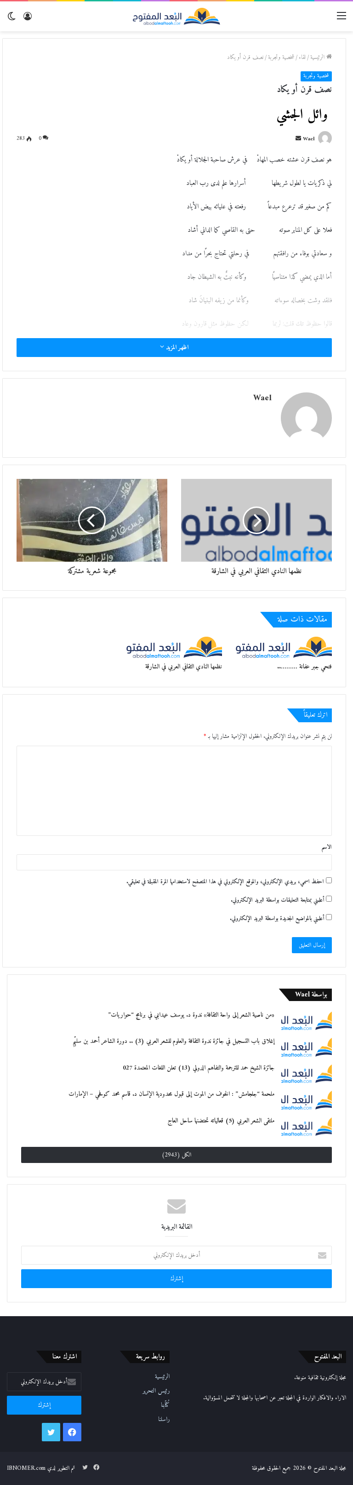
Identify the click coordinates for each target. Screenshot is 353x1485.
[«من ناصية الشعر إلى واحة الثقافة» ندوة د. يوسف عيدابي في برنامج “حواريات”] (306, 1020)
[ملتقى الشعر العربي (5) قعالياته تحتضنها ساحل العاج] (306, 1126)
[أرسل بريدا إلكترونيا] (298, 139)
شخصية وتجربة (281, 57)
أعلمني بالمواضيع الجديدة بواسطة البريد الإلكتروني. (277, 918)
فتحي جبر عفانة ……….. (304, 667)
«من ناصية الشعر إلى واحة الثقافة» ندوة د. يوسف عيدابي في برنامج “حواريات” (191, 1015)
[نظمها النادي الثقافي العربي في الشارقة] (174, 647)
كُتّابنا (165, 1405)
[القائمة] (341, 19)
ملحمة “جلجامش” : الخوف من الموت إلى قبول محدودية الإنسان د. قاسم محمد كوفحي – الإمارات (171, 1094)
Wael (309, 139)
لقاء (302, 57)
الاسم (326, 847)
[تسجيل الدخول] (27, 19)
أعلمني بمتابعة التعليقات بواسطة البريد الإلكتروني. (277, 900)
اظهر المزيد (176, 347)
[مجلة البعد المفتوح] (176, 16)
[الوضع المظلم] (11, 19)
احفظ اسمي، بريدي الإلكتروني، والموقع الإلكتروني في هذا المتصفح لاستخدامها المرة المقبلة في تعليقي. (225, 881)
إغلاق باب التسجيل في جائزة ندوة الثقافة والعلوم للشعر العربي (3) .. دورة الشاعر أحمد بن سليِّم (173, 1041)
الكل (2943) (176, 1155)
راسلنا (164, 1419)
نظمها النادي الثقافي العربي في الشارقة (183, 667)
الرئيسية (318, 57)
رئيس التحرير (156, 1391)
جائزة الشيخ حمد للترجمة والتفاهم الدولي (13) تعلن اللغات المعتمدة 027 (198, 1068)
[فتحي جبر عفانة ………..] (284, 647)
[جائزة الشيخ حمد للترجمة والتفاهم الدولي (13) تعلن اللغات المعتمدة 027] (306, 1073)
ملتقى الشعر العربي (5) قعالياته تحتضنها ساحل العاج (221, 1121)
